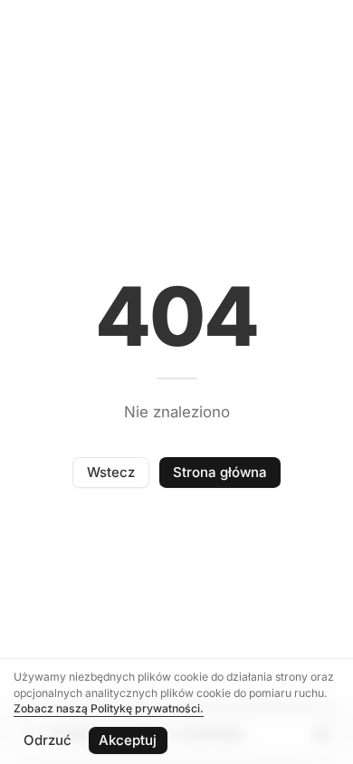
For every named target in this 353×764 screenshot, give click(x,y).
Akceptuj (128, 740)
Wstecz (111, 472)
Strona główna (220, 472)
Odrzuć (48, 740)
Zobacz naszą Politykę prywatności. (109, 708)
